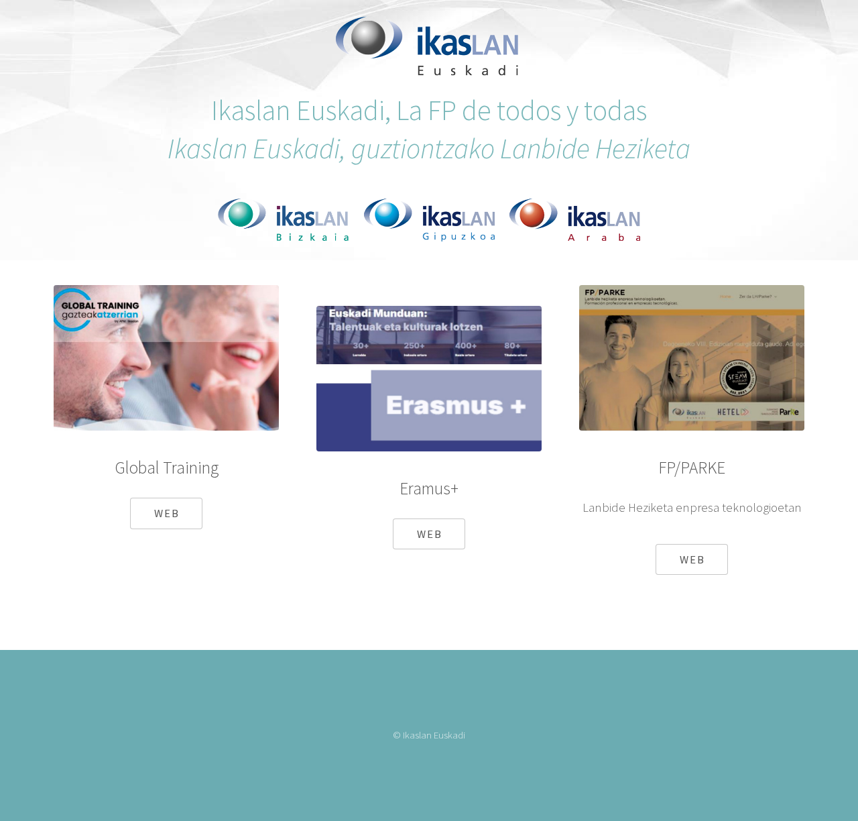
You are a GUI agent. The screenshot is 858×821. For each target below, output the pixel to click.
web (167, 513)
